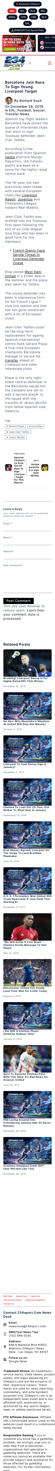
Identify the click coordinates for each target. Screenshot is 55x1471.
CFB (23, 17)
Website (8, 551)
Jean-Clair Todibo (18, 432)
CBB (33, 17)
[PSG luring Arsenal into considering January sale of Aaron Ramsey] (27, 1104)
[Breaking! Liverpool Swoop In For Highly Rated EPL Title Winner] (27, 663)
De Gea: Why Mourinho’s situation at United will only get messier (26, 723)
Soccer (39, 110)
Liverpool (29, 195)
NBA (12, 11)
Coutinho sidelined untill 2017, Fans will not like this (24, 1167)
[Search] (30, 63)
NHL (43, 11)
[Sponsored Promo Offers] (19, 43)
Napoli (10, 199)
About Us (35, 1296)
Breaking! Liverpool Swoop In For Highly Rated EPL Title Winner (25, 680)
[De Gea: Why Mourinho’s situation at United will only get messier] (27, 706)
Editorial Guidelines (35, 1300)
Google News (18, 1361)
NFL (22, 11)
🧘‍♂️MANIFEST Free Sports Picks (27, 30)
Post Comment (18, 601)
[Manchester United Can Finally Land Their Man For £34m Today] (27, 972)
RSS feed (8, 1296)
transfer (11, 360)
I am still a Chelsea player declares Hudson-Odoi (21, 1032)
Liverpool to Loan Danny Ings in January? (24, 766)
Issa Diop (35, 426)
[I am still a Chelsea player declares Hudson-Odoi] (27, 1016)
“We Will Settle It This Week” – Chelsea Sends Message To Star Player (25, 944)
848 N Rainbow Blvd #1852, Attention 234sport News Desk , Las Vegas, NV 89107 (28, 1348)
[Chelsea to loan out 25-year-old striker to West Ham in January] (27, 792)
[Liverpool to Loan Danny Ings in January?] (27, 749)
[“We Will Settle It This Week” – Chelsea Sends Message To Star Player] (27, 927)
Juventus (25, 199)
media (10, 157)
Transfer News (17, 114)
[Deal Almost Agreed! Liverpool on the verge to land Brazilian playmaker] (27, 835)
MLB (32, 11)
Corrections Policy (12, 1300)
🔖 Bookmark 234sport (27, 4)
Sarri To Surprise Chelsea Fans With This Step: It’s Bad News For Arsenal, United (25, 1076)
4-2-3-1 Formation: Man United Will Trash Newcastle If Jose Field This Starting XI (27, 899)
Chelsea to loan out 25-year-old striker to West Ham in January (26, 809)
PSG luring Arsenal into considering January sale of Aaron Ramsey (27, 1122)
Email (7, 523)
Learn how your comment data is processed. (23, 614)
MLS (44, 17)
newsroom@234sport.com (27, 1326)
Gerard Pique (15, 426)
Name (7, 537)
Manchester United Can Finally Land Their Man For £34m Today (25, 989)
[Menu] (50, 63)
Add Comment (12, 565)
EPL (28, 23)
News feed (21, 1296)
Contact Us (8, 1304)
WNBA (12, 17)
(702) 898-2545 (20, 1335)
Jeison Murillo (16, 437)
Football (24, 110)
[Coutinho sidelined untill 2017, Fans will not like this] (27, 1150)
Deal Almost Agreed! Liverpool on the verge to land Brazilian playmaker (26, 853)
